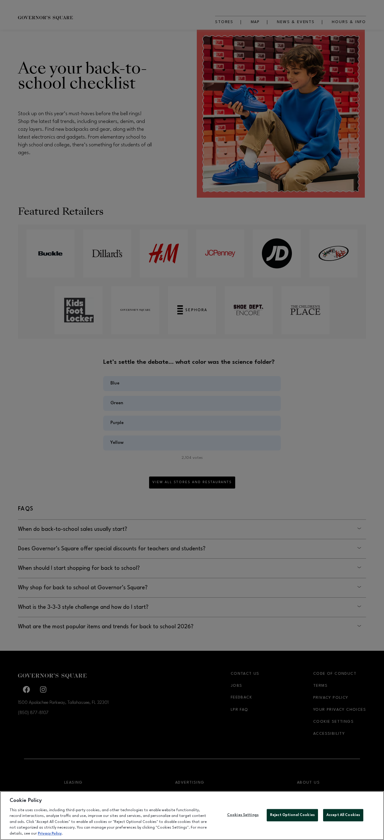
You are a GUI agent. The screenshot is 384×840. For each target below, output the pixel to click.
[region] (192, 815)
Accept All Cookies (343, 815)
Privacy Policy (50, 834)
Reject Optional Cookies (292, 815)
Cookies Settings (243, 815)
